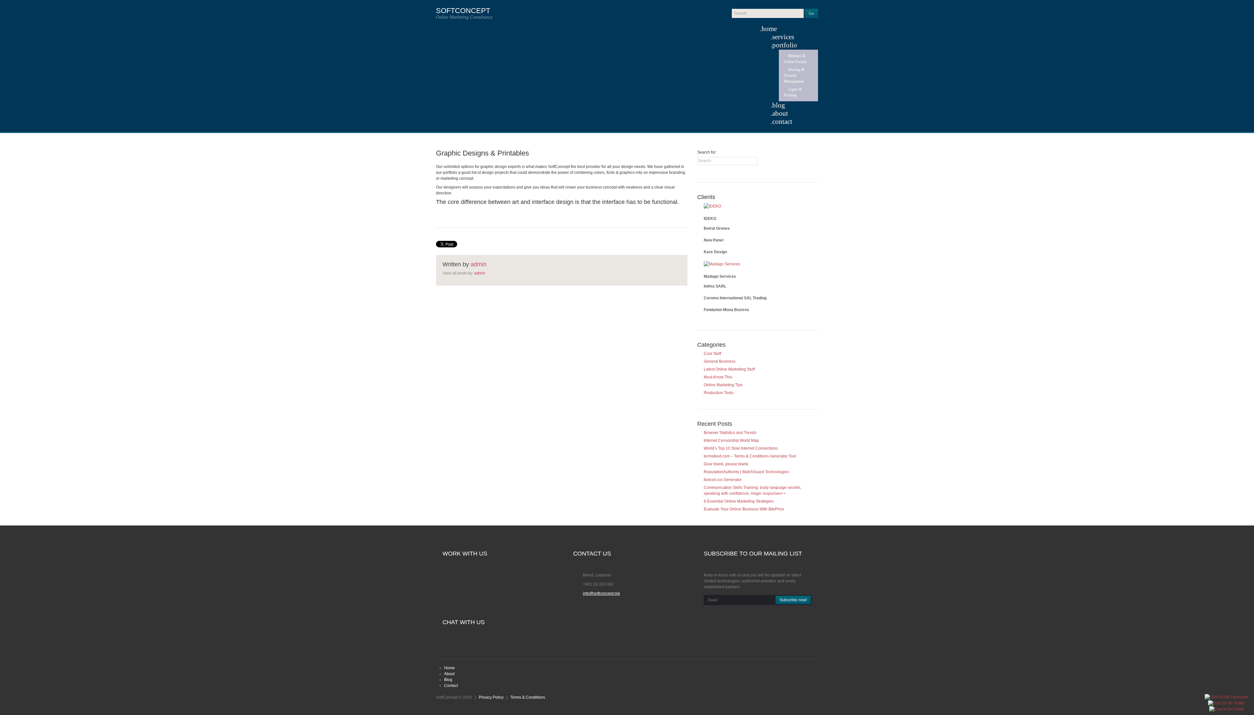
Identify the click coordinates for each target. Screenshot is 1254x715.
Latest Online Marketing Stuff (729, 369)
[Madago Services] (722, 263)
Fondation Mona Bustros (726, 310)
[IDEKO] (712, 206)
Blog (778, 105)
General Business (719, 361)
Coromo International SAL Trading (735, 298)
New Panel (713, 240)
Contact (782, 121)
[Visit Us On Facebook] (1226, 696)
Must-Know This (718, 377)
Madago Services (720, 276)
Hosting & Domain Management (794, 75)
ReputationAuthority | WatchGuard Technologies (746, 472)
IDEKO (710, 218)
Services (783, 37)
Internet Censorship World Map (731, 440)
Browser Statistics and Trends (730, 432)
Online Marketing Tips (723, 385)
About (780, 113)
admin (479, 264)
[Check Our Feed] (1226, 709)
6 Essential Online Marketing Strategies (739, 501)
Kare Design (715, 252)
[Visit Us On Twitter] (1226, 703)
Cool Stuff (712, 353)
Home (769, 29)
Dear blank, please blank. (726, 464)
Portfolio (784, 45)
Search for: (706, 152)
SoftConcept (463, 11)
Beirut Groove (717, 228)
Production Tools (718, 393)
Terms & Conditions (527, 697)
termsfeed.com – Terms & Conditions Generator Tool (750, 456)
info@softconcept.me (601, 593)
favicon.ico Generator (723, 479)
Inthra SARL (715, 286)
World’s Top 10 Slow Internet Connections (741, 448)
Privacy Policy (491, 697)
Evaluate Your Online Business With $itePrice (744, 509)
